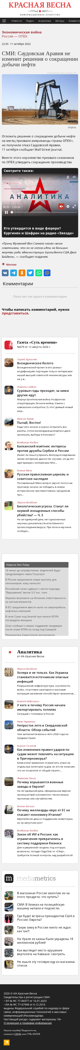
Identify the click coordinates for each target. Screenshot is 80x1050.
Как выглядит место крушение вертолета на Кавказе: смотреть (41, 952)
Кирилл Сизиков (26, 745)
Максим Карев (25, 418)
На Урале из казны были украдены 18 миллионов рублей (45, 941)
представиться (15, 313)
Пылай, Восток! (29, 423)
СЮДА (17, 1034)
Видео (30, 21)
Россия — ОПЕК (14, 36)
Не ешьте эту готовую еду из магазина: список (46, 963)
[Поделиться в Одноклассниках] (22, 273)
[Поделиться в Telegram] (13, 273)
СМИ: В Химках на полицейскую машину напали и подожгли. (40, 906)
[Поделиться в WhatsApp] (38, 273)
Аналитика (44, 21)
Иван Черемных (26, 721)
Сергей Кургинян (27, 359)
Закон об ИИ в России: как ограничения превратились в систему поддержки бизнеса (40, 838)
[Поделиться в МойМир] (47, 273)
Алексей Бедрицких (28, 701)
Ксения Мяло (24, 470)
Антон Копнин (26, 806)
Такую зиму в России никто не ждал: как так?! (44, 929)
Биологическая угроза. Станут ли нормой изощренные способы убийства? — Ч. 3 (42, 510)
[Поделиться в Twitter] (30, 273)
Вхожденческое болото (35, 363)
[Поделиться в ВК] (5, 273)
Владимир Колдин (27, 442)
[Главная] (40, 9)
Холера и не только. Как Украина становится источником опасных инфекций (43, 677)
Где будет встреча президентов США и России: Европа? (46, 918)
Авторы (59, 21)
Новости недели (26, 386)
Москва (11, 264)
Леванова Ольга (26, 778)
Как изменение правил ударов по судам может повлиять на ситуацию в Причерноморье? (45, 754)
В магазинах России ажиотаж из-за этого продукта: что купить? (43, 895)
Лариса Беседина (27, 502)
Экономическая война (22, 32)
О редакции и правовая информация (28, 1023)
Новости (17, 21)
